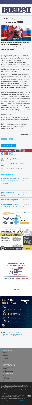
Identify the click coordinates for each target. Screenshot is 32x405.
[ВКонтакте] (2, 153)
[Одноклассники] (5, 153)
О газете (5, 377)
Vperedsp (2, 383)
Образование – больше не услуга (10, 187)
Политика (5, 355)
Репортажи (5, 363)
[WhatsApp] (10, 153)
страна (11, 139)
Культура (5, 361)
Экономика (5, 358)
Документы (5, 380)
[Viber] (7, 153)
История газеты (6, 375)
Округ (4, 354)
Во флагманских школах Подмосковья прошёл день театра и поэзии (10, 193)
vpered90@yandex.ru (8, 400)
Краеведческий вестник (8, 367)
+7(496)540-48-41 (21, 400)
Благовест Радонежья (8, 371)
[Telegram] (12, 153)
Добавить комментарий (8, 145)
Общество (5, 360)
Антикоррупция (6, 378)
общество (4, 139)
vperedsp (12, 396)
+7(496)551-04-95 (8, 401)
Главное (5, 352)
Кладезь (5, 370)
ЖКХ (4, 357)
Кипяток (5, 368)
